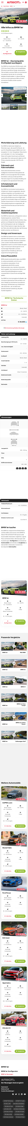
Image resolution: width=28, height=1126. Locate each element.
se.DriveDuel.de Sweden (19, 1114)
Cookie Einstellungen (7, 1091)
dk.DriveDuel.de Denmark (8, 1117)
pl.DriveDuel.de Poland (8, 1111)
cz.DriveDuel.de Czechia (19, 1111)
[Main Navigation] (2, 2)
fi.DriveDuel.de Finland (20, 1117)
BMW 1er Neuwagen (7, 1074)
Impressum (4, 1087)
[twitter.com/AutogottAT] (16, 1094)
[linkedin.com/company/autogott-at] (21, 1094)
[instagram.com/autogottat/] (19, 1094)
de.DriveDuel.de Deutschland (18, 1103)
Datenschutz (5, 1089)
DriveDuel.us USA (7, 1103)
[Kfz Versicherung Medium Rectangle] (14, 328)
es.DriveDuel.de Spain (19, 1106)
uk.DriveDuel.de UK (7, 1108)
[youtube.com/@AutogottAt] (25, 1094)
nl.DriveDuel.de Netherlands (19, 1108)
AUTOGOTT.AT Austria (20, 1100)
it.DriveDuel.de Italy (8, 1114)
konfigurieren (7, 53)
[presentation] (2, 95)
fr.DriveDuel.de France (8, 1106)
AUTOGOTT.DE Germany (8, 1100)
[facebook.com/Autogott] (13, 1094)
